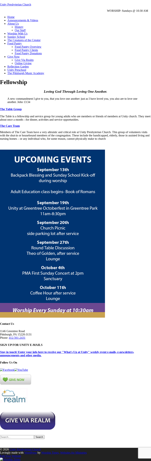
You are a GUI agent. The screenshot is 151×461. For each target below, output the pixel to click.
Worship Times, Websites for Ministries (64, 452)
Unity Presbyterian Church (15, 4)
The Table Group (11, 109)
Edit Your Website (10, 456)
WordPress (30, 452)
